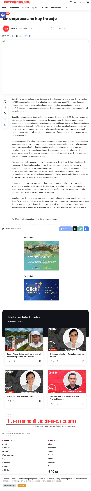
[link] (3, 15)
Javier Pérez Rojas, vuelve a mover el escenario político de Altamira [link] (24, 355)
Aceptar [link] (21, 485)
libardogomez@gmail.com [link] (46, 219)
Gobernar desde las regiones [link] (20, 396)
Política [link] (11, 350)
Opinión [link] (14, 28)
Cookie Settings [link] (9, 485)
